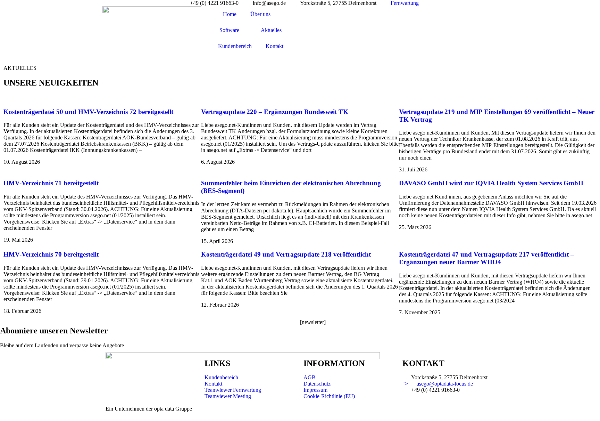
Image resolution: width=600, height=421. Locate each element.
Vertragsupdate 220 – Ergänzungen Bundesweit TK (274, 111)
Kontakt (274, 46)
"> (437, 384)
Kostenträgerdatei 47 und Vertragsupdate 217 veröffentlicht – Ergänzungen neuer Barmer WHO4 (486, 258)
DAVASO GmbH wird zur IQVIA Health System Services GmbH (491, 183)
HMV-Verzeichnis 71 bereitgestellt (51, 183)
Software (229, 30)
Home (229, 14)
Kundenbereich (235, 46)
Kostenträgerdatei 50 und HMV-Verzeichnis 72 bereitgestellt (88, 111)
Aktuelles (271, 30)
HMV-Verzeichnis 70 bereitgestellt (51, 254)
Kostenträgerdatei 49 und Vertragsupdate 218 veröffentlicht (286, 254)
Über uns (260, 14)
